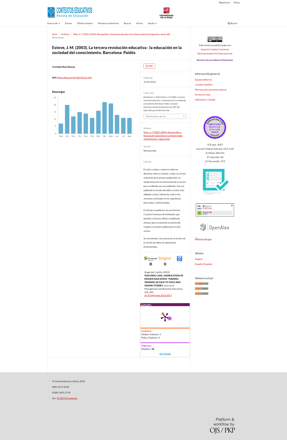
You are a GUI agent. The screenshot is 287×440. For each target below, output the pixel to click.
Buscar (127, 23)
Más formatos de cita (156, 116)
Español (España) (203, 264)
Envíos (68, 23)
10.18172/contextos (67, 398)
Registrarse (224, 2)
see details (165, 353)
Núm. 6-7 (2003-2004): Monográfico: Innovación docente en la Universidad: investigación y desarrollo (121, 34)
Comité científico (204, 84)
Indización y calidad (205, 99)
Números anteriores (108, 23)
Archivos (65, 34)
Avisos (139, 23)
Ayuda (151, 23)
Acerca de (52, 23)
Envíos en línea (202, 94)
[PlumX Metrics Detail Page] (165, 317)
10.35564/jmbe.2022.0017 (158, 295)
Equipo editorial (203, 79)
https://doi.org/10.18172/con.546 (74, 77)
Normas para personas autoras (211, 89)
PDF (150, 66)
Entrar (237, 2)
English (198, 259)
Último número (85, 23)
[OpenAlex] (215, 232)
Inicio (54, 34)
